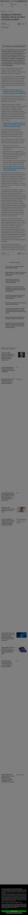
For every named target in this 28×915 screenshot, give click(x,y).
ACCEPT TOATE (14, 911)
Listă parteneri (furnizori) (4, 908)
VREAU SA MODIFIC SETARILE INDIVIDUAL (14, 912)
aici (20, 897)
